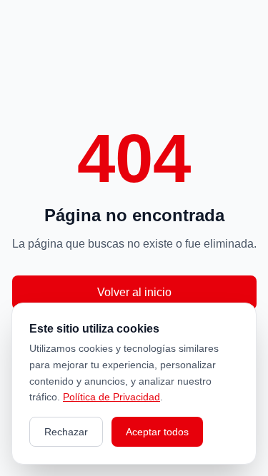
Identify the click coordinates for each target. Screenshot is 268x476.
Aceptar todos (157, 431)
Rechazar (66, 431)
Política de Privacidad (111, 396)
